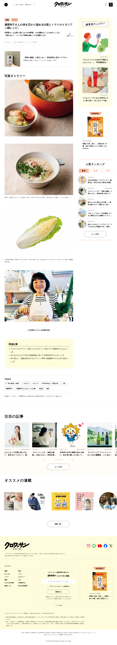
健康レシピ (8, 585)
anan (22, 632)
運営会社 (26, 613)
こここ (93, 632)
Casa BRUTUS (41, 632)
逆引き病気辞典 (23, 585)
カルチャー (21, 577)
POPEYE (33, 632)
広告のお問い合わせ (35, 613)
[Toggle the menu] (6, 4)
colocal (70, 632)
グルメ (26, 383)
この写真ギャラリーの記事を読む (38, 330)
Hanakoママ (76, 632)
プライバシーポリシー (65, 596)
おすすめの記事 (9, 582)
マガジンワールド (52, 634)
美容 (19, 571)
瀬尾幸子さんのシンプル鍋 (25, 388)
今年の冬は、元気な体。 (51, 383)
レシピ (35, 383)
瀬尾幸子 (9, 388)
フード (14, 20)
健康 (7, 20)
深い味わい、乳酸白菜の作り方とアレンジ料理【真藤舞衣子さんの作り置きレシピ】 (39, 360)
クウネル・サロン (85, 632)
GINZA (48, 632)
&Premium (59, 632)
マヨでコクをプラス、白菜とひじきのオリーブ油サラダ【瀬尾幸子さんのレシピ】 (39, 350)
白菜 (41, 388)
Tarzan (65, 632)
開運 (6, 580)
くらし (20, 574)
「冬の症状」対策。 (13, 383)
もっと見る (95, 234)
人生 (19, 580)
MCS (45, 634)
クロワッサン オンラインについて (13, 613)
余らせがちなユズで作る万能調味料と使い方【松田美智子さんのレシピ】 (38, 355)
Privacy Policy (68, 634)
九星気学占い (22, 582)
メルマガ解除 (58, 605)
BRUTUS (27, 632)
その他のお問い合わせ (48, 613)
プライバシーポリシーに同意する (60, 586)
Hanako (53, 632)
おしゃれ (7, 574)
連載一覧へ (58, 524)
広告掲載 (60, 634)
